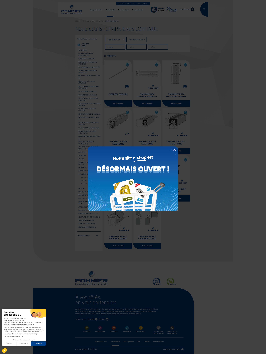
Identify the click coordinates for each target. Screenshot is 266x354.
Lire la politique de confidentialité (13, 336)
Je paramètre (23, 343)
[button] (4, 350)
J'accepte (38, 343)
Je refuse (9, 343)
